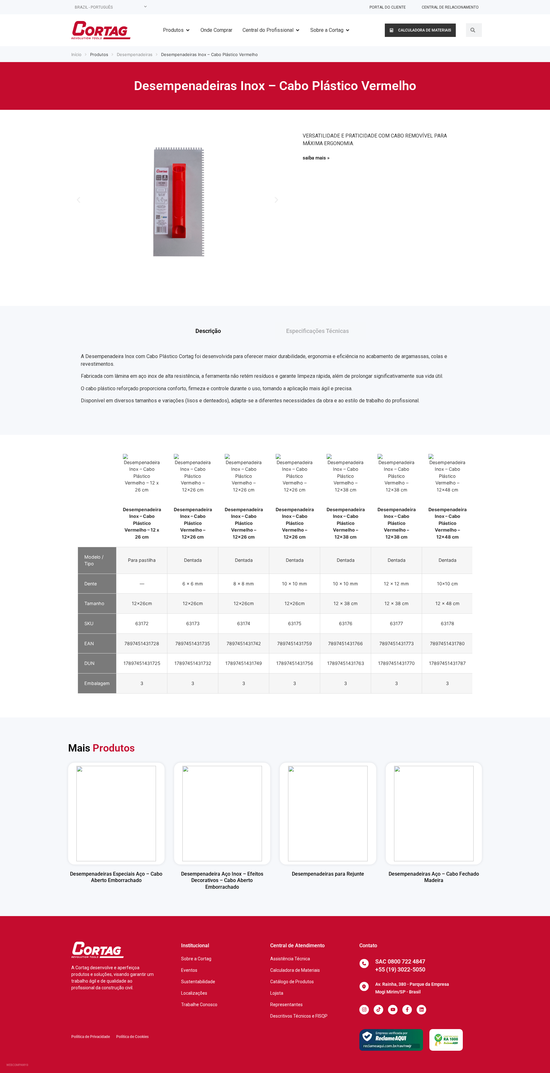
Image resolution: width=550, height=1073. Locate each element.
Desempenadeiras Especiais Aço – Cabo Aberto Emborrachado (116, 877)
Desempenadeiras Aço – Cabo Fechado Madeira (434, 877)
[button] (78, 200)
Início (76, 54)
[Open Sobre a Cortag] (347, 30)
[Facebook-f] (407, 1009)
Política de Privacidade (90, 1036)
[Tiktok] (378, 1009)
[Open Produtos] (187, 30)
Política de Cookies (132, 1036)
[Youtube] (393, 1009)
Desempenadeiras (134, 54)
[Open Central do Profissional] (297, 30)
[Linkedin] (421, 1009)
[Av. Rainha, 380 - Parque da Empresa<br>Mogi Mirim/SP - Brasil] (364, 986)
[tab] (229, 331)
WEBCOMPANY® (17, 1065)
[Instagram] (364, 1009)
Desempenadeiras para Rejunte (328, 874)
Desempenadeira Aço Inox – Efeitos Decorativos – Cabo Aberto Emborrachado (222, 880)
